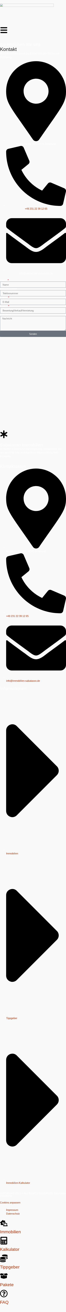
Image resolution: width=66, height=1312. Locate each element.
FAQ (4, 1302)
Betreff (4, 306)
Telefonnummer (8, 289)
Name (3, 280)
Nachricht (5, 315)
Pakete (7, 1284)
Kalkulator (9, 1249)
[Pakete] (4, 1276)
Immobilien (10, 1231)
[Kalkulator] (4, 1240)
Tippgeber (9, 1267)
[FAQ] (4, 1293)
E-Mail (4, 297)
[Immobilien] (4, 1223)
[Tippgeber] (4, 1258)
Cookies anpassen (10, 1202)
